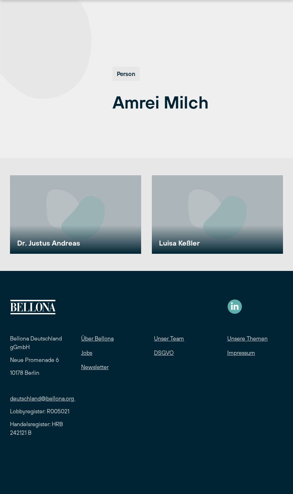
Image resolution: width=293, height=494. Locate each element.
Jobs (86, 352)
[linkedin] (235, 306)
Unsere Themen (247, 338)
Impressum (241, 352)
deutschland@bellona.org (42, 398)
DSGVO (164, 352)
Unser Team (169, 338)
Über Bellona (97, 338)
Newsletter (95, 367)
